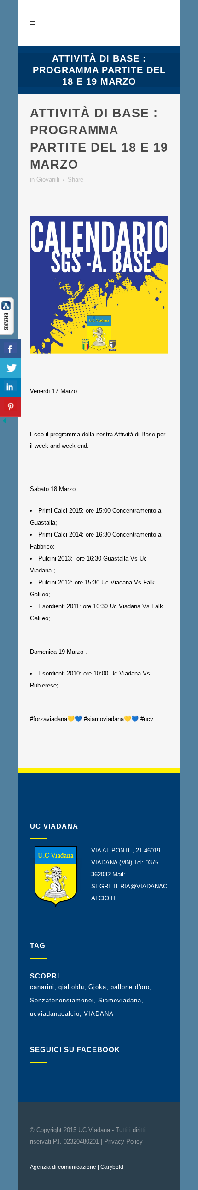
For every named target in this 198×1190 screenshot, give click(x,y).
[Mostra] (7, 332)
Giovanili (47, 179)
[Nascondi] (4, 423)
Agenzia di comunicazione (63, 1167)
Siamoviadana (119, 1000)
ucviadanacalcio (55, 1013)
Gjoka (97, 987)
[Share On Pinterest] (10, 407)
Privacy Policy (123, 1141)
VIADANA (99, 1013)
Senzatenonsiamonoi (62, 1000)
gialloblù (71, 987)
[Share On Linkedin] (10, 387)
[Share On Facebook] (10, 349)
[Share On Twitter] (10, 368)
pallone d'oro (130, 987)
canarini (42, 987)
